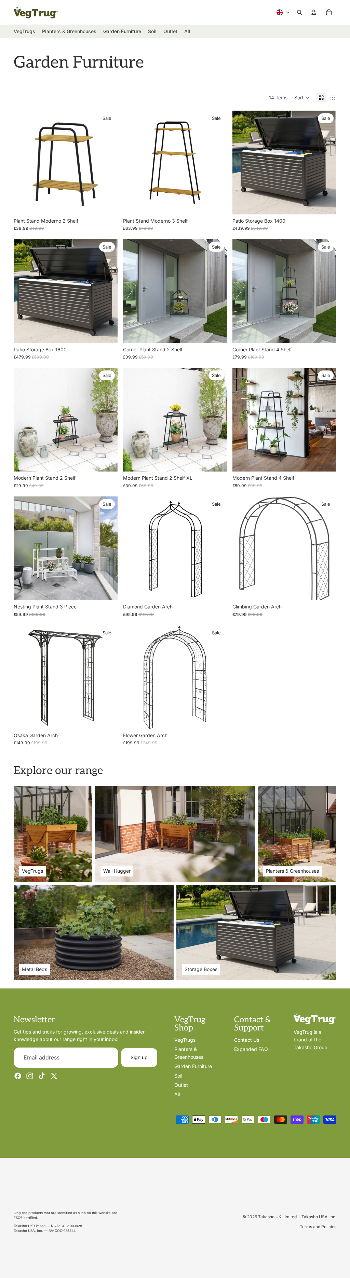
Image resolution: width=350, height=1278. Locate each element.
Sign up (139, 1057)
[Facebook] (18, 1076)
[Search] (299, 12)
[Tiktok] (42, 1076)
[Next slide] (107, 162)
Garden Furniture (193, 1066)
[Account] (313, 12)
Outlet (181, 1085)
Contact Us (246, 1040)
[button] (302, 97)
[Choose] (107, 590)
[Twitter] (54, 1076)
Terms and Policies (318, 1226)
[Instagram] (30, 1076)
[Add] (107, 204)
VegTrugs (185, 1040)
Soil (178, 1075)
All (177, 1094)
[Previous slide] (24, 162)
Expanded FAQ (251, 1049)
